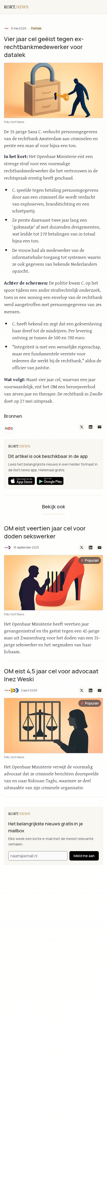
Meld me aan (84, 855)
